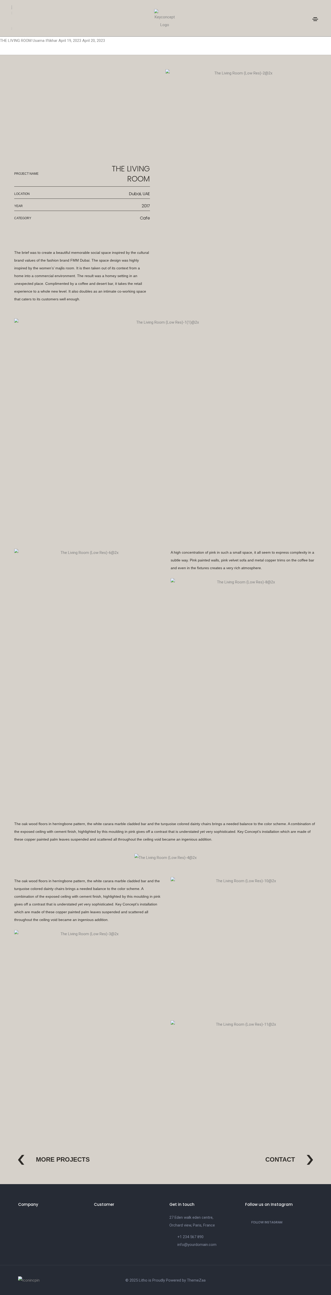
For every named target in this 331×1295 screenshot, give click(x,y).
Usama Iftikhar (45, 40)
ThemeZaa (196, 1280)
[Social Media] (284, 1282)
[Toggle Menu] (315, 18)
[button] (54, 1161)
